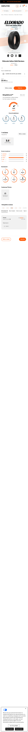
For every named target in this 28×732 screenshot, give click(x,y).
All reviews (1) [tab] (4, 210)
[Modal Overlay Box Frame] (14, 2)
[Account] (20, 6)
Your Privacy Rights (14, 725)
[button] (13, 73)
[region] (14, 719)
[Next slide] (25, 41)
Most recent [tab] (19, 210)
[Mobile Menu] (26, 6)
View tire (20, 88)
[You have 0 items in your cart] (23, 6)
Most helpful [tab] (12, 210)
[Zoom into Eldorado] (14, 40)
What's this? (22, 94)
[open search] (17, 6)
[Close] (25, 708)
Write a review (8, 88)
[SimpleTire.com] (6, 6)
